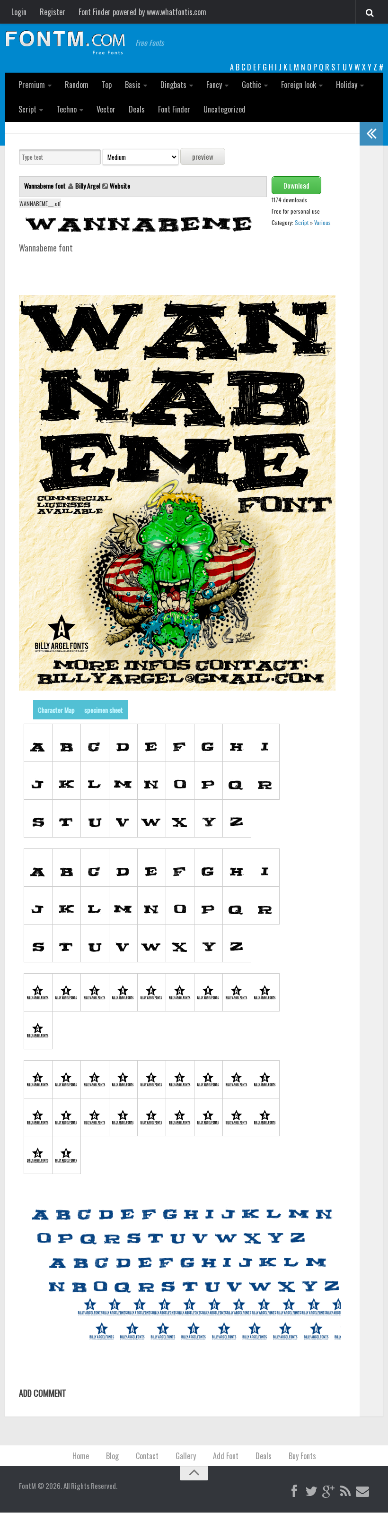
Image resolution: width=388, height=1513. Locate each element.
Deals (137, 109)
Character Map (56, 710)
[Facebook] (294, 1491)
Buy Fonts (302, 1455)
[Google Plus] (328, 1491)
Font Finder (174, 109)
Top (107, 84)
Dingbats (173, 84)
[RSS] (345, 1491)
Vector (106, 109)
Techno (66, 109)
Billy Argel (87, 185)
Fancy (214, 84)
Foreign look (298, 84)
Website (120, 185)
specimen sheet (103, 710)
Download (296, 185)
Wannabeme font (45, 185)
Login (18, 11)
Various (322, 222)
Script (27, 109)
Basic (133, 84)
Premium (31, 84)
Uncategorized (224, 109)
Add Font (225, 1455)
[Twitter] (311, 1491)
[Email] (362, 1491)
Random (76, 84)
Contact (147, 1455)
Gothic (251, 84)
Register (52, 11)
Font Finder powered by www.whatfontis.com (142, 11)
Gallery (186, 1455)
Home (80, 1455)
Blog (112, 1455)
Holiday (346, 84)
